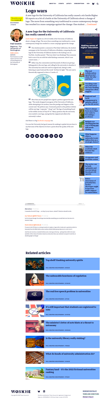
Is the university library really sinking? (65, 338)
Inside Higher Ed (31, 38)
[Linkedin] (43, 391)
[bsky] (93, 3)
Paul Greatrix (16, 43)
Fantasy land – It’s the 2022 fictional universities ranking (71, 371)
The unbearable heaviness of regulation (66, 276)
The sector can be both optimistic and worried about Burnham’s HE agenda (91, 169)
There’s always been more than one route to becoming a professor (91, 113)
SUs (88, 3)
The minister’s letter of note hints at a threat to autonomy (70, 324)
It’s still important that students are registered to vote (71, 308)
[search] (97, 4)
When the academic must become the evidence (91, 149)
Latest (68, 3)
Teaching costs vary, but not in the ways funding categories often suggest (92, 87)
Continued (92, 24)
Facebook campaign (43, 120)
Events (61, 3)
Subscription (79, 3)
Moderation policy (90, 391)
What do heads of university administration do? (70, 354)
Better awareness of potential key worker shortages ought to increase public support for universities (91, 185)
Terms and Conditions (91, 394)
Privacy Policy (88, 397)
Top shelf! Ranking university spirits (64, 260)
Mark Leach (14, 53)
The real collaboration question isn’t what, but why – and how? (91, 75)
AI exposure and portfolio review (91, 158)
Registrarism (14, 22)
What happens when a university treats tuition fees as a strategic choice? (92, 138)
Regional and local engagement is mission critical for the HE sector (92, 100)
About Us (52, 3)
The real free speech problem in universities (68, 291)
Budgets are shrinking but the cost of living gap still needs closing (92, 125)
